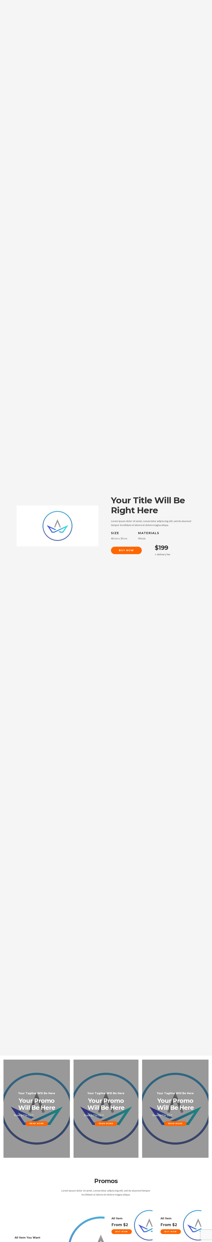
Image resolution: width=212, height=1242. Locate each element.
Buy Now (126, 550)
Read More (36, 1123)
